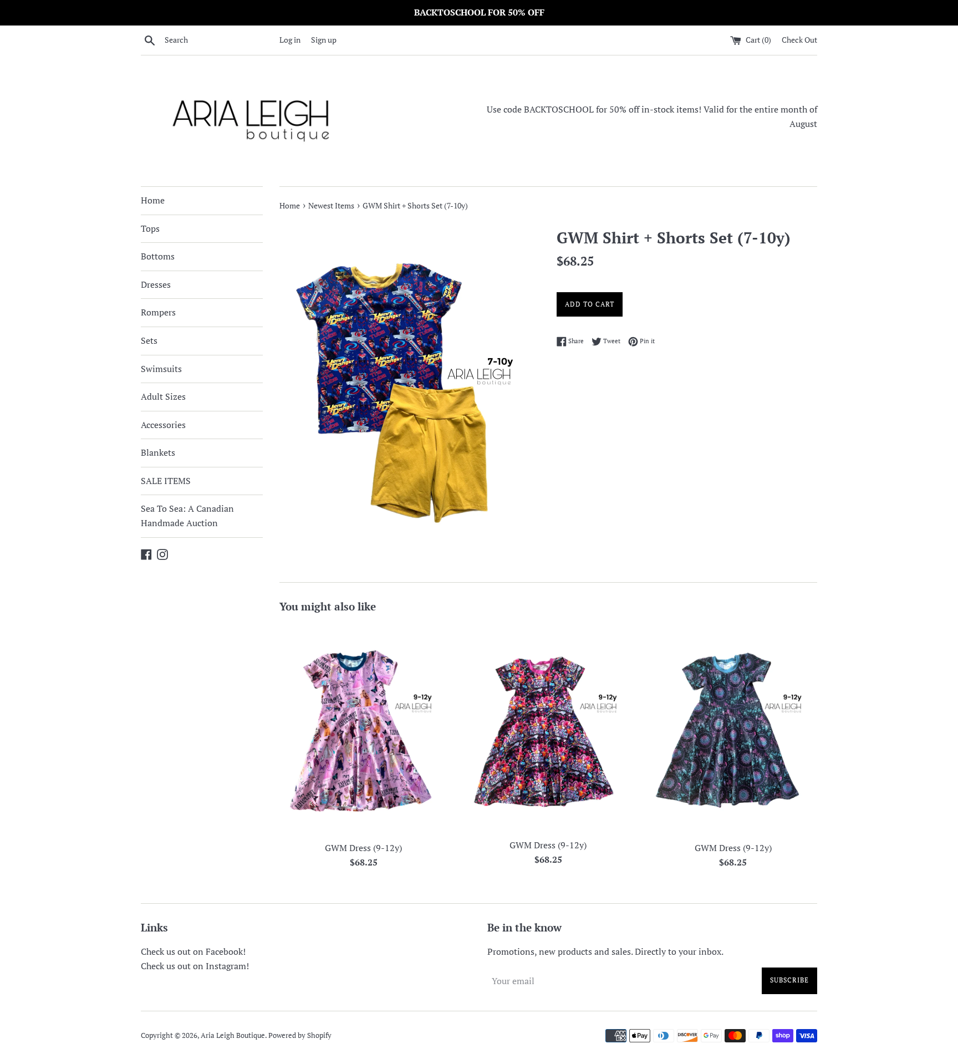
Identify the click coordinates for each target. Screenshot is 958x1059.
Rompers (158, 312)
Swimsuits (161, 369)
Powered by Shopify (300, 1035)
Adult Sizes (163, 396)
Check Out (799, 39)
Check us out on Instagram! (195, 966)
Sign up (324, 39)
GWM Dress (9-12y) (363, 848)
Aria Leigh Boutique (233, 1035)
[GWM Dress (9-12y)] (363, 730)
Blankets (158, 452)
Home (153, 200)
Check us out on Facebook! (193, 951)
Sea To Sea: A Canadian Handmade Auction (187, 515)
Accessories (163, 425)
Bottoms (158, 256)
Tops (150, 228)
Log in (289, 39)
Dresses (156, 284)
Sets (149, 340)
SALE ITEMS (166, 481)
